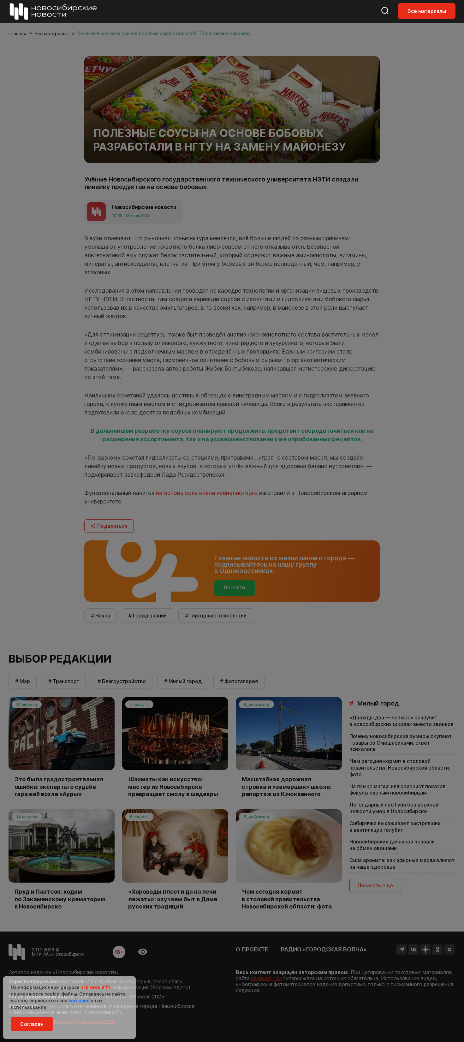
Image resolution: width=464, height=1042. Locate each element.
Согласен (32, 1024)
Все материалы (426, 11)
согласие (79, 1000)
